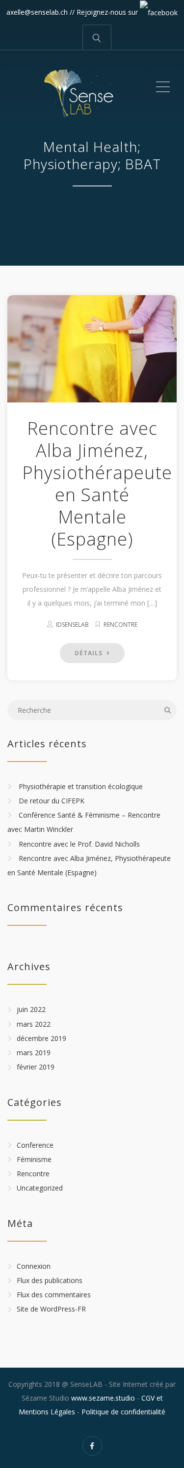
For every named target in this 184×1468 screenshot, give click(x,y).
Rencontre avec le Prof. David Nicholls (79, 844)
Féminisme (34, 1159)
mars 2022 (34, 1024)
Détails (90, 653)
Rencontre (120, 624)
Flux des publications (49, 1280)
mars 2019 (34, 1052)
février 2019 (35, 1067)
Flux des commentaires (54, 1294)
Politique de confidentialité (123, 1411)
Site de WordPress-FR (51, 1309)
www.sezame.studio (103, 1398)
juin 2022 (31, 1009)
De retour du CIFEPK (51, 800)
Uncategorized (40, 1188)
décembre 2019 (41, 1038)
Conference (35, 1145)
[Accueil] (81, 87)
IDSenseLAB (72, 624)
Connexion (34, 1266)
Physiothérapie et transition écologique (81, 786)
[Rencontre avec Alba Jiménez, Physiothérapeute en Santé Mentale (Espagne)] (92, 348)
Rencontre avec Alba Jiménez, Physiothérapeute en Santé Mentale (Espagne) (97, 483)
